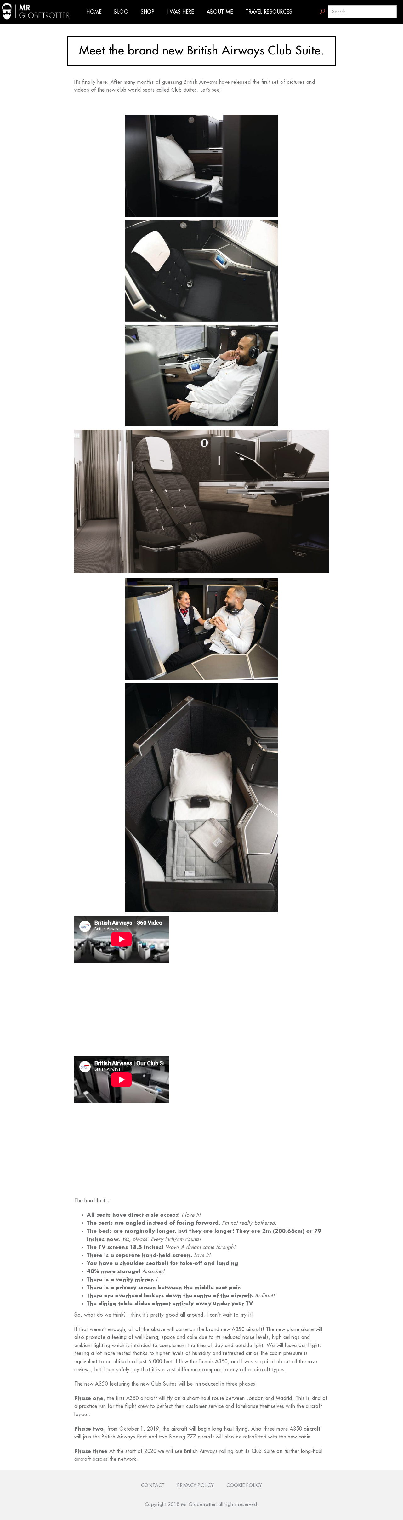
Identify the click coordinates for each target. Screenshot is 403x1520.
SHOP (147, 12)
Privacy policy (195, 1485)
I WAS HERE (180, 12)
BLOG (121, 12)
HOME (94, 12)
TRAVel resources (269, 12)
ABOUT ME (220, 12)
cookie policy (244, 1485)
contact (153, 1485)
